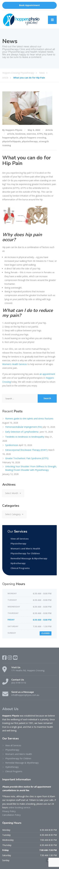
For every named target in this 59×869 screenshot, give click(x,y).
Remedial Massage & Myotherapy (29, 558)
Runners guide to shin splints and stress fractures (29, 418)
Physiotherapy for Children (25, 553)
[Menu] (52, 20)
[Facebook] (4, 657)
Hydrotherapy (18, 563)
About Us (10, 708)
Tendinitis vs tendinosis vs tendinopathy (24, 436)
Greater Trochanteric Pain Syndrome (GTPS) (27, 458)
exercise (31, 133)
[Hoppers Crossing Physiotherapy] (21, 20)
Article (49, 130)
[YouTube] (15, 657)
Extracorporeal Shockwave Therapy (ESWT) (26, 449)
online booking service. (19, 807)
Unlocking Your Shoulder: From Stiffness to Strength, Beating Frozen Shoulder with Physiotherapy (31, 468)
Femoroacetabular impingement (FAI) (23, 426)
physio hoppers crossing (33, 137)
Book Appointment (29, 5)
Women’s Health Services (14, 364)
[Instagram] (10, 657)
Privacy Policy (9, 811)
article (10, 133)
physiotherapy (30, 141)
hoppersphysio (10, 137)
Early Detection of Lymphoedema (22, 431)
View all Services (20, 538)
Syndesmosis (11, 445)
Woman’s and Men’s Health (25, 548)
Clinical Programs (20, 568)
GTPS (40, 133)
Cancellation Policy (11, 814)
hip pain (48, 133)
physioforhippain (11, 141)
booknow (20, 133)
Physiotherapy (18, 543)
